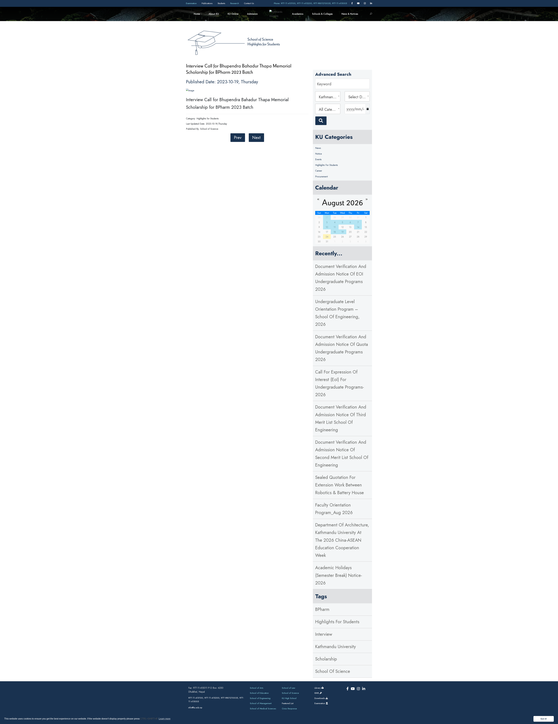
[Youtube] (358, 3)
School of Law (288, 688)
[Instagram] (365, 3)
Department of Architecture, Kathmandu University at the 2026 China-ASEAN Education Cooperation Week (342, 540)
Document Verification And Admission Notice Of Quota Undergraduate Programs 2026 (341, 348)
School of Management (260, 703)
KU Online (233, 14)
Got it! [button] (544, 719)
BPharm (322, 609)
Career (318, 170)
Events (318, 159)
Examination (191, 3)
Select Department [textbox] (358, 97)
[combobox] (327, 96)
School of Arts (256, 688)
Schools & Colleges (322, 14)
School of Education (259, 693)
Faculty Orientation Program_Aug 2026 (334, 509)
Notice (318, 153)
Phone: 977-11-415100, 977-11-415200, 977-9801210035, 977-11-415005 (310, 3)
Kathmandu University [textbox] (328, 97)
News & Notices (349, 14)
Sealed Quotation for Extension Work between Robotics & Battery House (339, 485)
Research (235, 3)
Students (222, 3)
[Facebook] (352, 3)
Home (197, 14)
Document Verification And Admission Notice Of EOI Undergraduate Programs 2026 (340, 278)
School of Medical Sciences (263, 708)
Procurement (321, 176)
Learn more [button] (164, 718)
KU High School (289, 698)
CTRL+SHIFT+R (149, 718)
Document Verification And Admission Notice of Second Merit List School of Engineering (341, 453)
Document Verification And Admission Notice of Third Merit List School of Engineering (340, 418)
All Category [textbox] (328, 109)
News (318, 148)
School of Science (260, 39)
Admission (252, 14)
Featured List (287, 703)
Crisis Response (289, 708)
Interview (323, 634)
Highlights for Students (263, 44)
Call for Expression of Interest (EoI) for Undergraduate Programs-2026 (339, 383)
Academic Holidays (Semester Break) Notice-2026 (338, 575)
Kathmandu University (335, 646)
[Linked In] (371, 3)
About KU (214, 14)
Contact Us (249, 3)
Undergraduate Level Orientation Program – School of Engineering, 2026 (337, 313)
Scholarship (326, 659)
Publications (207, 3)
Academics (297, 14)
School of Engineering (260, 698)
